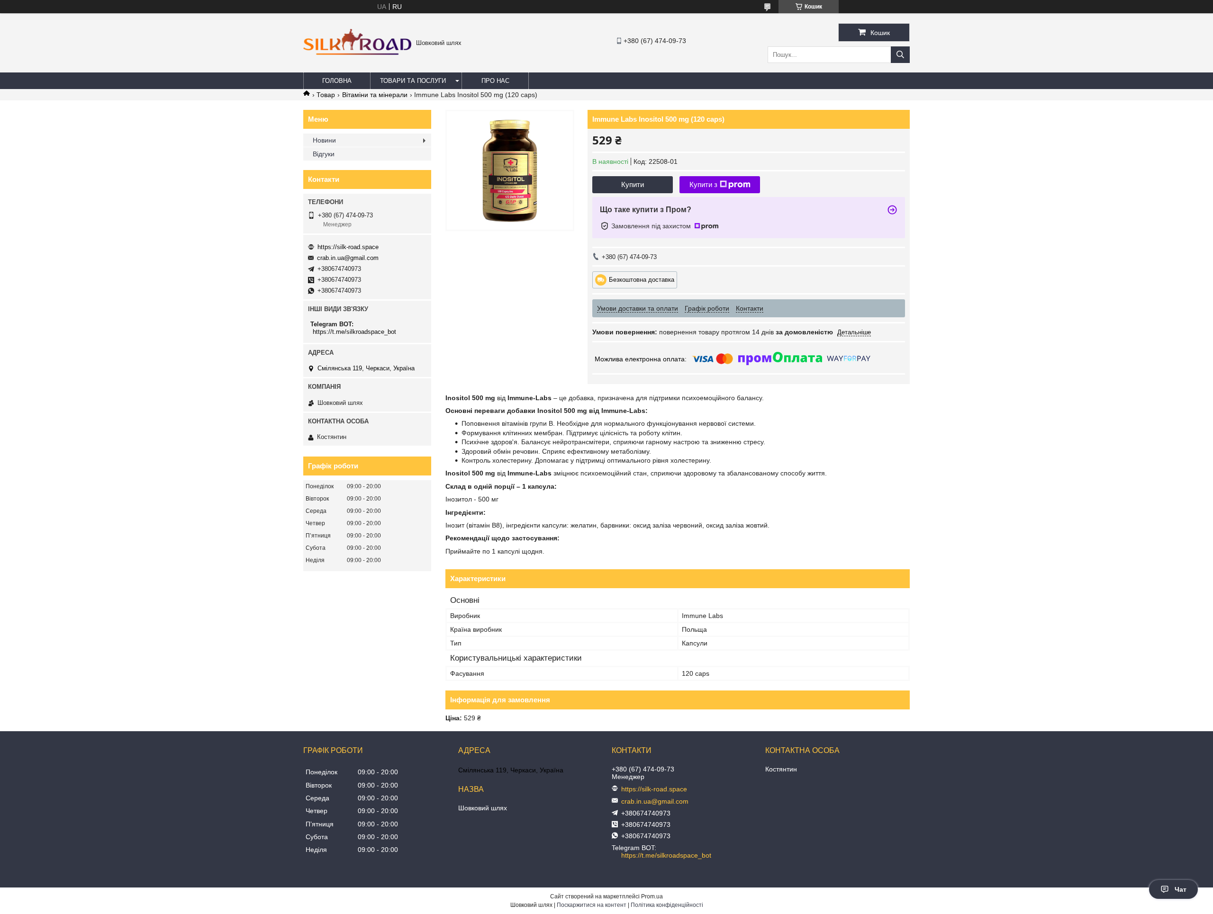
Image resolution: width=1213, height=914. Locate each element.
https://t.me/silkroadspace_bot (354, 331)
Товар (326, 95)
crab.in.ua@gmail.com (348, 257)
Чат (1180, 889)
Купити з (703, 184)
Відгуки (324, 154)
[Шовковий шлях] (357, 53)
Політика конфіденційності (667, 905)
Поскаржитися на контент (591, 905)
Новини (324, 140)
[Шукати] (900, 54)
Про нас (495, 80)
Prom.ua (652, 896)
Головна (337, 80)
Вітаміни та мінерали (374, 95)
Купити (632, 184)
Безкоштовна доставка (641, 279)
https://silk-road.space (348, 247)
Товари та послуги (413, 80)
